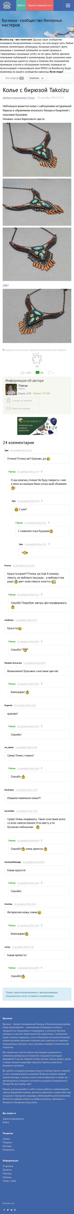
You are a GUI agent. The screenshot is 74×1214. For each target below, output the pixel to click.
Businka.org (8, 1203)
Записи (6, 1138)
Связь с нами (9, 1180)
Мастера (7, 1146)
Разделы (7, 1142)
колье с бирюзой (30, 350)
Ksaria (7, 565)
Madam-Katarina (13, 663)
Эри (6, 450)
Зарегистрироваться (40, 5)
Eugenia (8, 705)
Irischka (8, 904)
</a (5, 285)
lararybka (9, 811)
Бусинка (6, 5)
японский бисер (48, 350)
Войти (21, 5)
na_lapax (8, 747)
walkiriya (8, 620)
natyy (7, 947)
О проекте (8, 1166)
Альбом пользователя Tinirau (19, 97)
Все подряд (14, 78)
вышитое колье (13, 350)
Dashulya (9, 789)
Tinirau (23, 385)
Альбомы (36, 78)
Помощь (7, 1177)
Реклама (7, 1173)
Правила (7, 1169)
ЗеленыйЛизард (12, 862)
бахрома (61, 350)
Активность (8, 1149)
